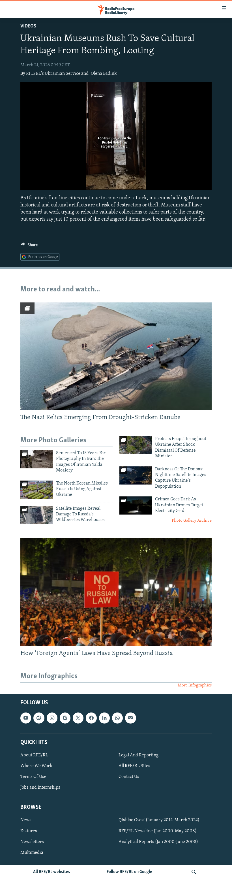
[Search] (193, 872)
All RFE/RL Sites (134, 766)
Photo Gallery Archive (192, 521)
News (25, 820)
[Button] (29, 246)
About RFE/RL (34, 755)
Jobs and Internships (40, 787)
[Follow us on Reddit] (38, 717)
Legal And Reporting (138, 755)
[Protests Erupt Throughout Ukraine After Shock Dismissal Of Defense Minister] (135, 445)
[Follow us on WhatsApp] (117, 717)
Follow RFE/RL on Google (129, 872)
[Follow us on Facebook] (91, 717)
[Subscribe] (130, 717)
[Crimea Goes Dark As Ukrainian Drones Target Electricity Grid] (135, 505)
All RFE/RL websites (51, 872)
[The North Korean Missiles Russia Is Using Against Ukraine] (36, 490)
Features (28, 831)
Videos (28, 26)
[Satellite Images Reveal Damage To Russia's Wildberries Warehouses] (36, 515)
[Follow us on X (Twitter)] (78, 717)
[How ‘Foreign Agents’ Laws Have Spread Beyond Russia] (116, 592)
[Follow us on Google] (65, 717)
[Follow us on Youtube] (25, 717)
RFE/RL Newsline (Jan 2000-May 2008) (158, 831)
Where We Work (36, 766)
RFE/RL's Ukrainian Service (53, 73)
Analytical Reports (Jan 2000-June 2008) (158, 841)
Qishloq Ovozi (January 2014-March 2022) (159, 820)
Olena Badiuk (104, 73)
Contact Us (129, 777)
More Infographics (195, 685)
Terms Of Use (33, 777)
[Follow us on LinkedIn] (104, 717)
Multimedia (31, 852)
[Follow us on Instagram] (52, 717)
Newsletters (32, 841)
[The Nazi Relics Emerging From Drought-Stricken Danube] (116, 356)
